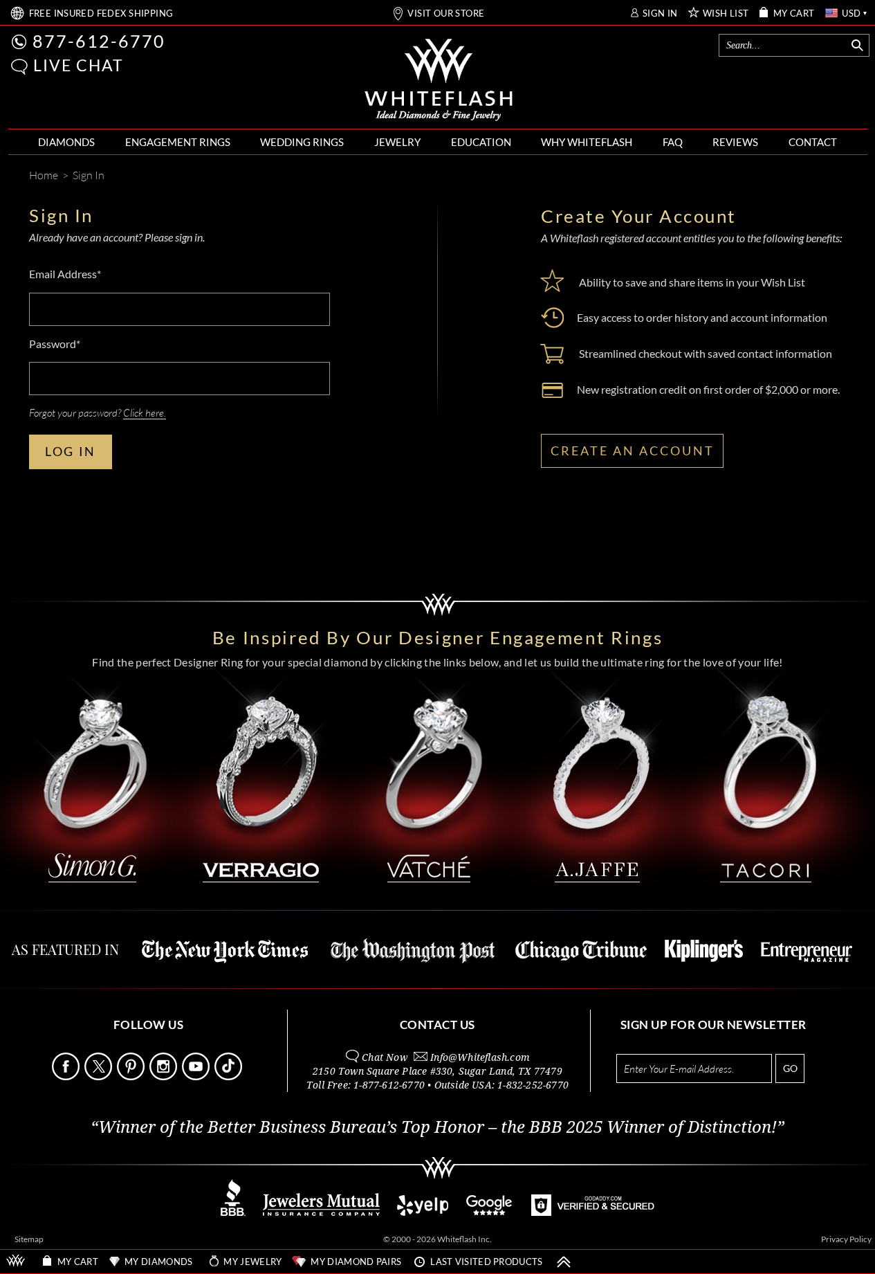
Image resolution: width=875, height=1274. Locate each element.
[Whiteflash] (438, 80)
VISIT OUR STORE (445, 13)
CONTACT (813, 142)
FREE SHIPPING (101, 13)
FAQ (673, 142)
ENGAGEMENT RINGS (177, 142)
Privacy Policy (846, 1239)
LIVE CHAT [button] (78, 65)
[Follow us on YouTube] (197, 1076)
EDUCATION (481, 142)
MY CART (794, 13)
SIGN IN (660, 13)
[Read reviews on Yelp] (422, 1212)
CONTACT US (437, 1024)
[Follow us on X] (99, 1076)
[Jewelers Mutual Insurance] (321, 1212)
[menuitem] (66, 142)
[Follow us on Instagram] (164, 1076)
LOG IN (70, 451)
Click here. (144, 412)
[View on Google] (490, 1212)
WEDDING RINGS (302, 142)
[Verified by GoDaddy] (592, 1212)
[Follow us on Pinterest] (132, 1076)
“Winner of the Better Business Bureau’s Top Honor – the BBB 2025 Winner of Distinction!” (437, 1127)
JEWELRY (397, 142)
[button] (19, 67)
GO (790, 1068)
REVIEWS (735, 142)
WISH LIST (726, 13)
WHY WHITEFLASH (586, 142)
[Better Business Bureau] (233, 1212)
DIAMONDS (66, 142)
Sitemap (29, 1239)
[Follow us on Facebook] (67, 1076)
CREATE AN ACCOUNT (633, 450)
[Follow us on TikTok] (229, 1076)
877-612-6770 (99, 40)
